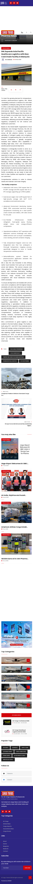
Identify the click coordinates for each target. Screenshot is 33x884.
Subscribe (27, 868)
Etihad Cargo (6, 755)
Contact (5, 851)
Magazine (6, 846)
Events (5, 844)
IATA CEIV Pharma (25, 361)
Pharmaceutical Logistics (10, 361)
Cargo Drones (7, 831)
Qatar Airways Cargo (19, 755)
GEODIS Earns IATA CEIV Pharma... (14, 559)
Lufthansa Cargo (7, 751)
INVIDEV (10, 881)
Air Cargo (5, 747)
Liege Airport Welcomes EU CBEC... (14, 463)
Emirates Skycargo (8, 759)
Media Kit (5, 848)
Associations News (8, 828)
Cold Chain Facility (15, 353)
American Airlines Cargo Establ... (14, 527)
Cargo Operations (21, 751)
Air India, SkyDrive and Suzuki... (13, 495)
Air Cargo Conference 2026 (20, 721)
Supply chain (25, 747)
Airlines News (6, 824)
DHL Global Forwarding (16, 349)
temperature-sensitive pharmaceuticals (13, 357)
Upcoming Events (16, 715)
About (5, 841)
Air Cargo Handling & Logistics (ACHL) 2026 (19, 731)
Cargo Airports (7, 826)
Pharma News (6, 48)
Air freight (15, 747)
